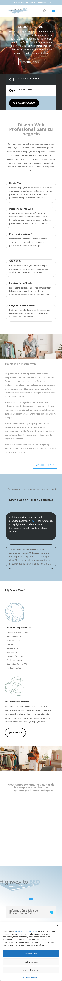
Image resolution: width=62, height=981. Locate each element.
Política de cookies (29, 977)
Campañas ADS (24, 89)
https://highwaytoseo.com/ (26, 931)
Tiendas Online (13, 640)
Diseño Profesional (31, 27)
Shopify (10, 644)
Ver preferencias (31, 970)
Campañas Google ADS (17, 664)
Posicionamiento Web (24, 103)
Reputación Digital (15, 656)
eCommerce (12, 648)
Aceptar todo (31, 953)
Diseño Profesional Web (18, 632)
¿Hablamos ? (45, 465)
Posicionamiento (14, 636)
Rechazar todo (31, 961)
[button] (57, 925)
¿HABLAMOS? (31, 62)
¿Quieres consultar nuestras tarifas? (31, 489)
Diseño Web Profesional (29, 78)
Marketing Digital (14, 660)
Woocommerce (14, 652)
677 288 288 (19, 2)
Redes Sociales (14, 668)
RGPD (33, 520)
